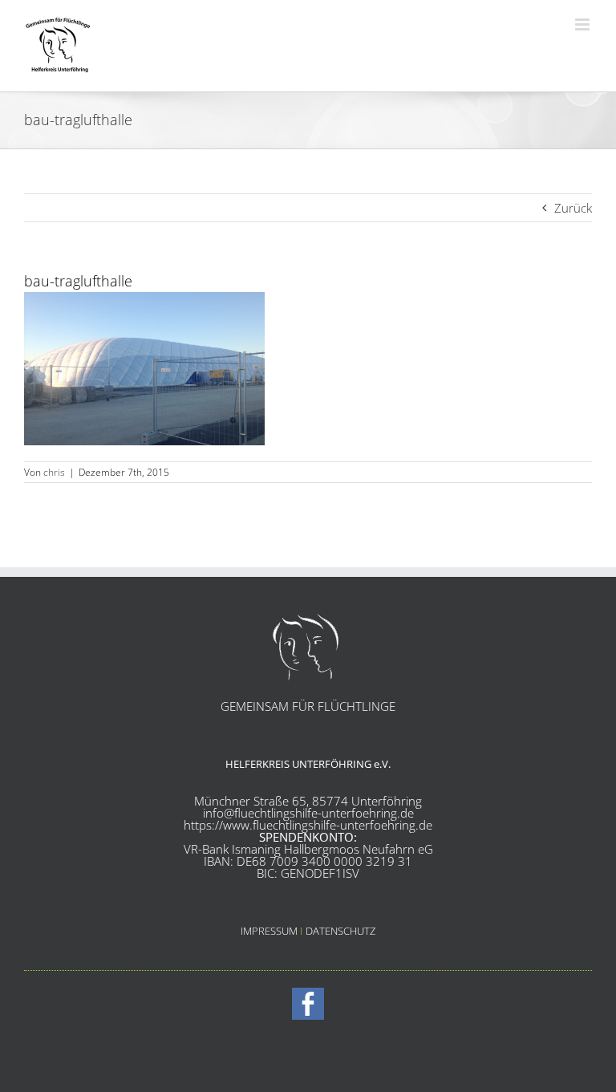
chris (54, 472)
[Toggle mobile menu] (583, 24)
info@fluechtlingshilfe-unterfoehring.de (308, 813)
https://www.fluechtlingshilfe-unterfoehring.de (308, 825)
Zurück (573, 208)
